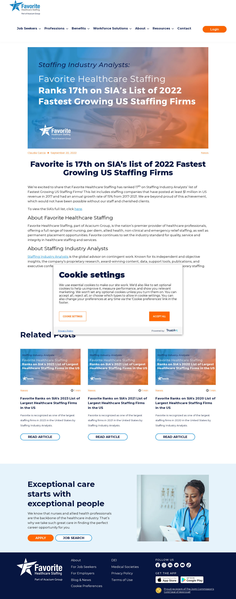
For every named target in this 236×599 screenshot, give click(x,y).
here (78, 209)
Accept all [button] (159, 316)
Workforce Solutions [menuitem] (110, 28)
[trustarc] (172, 330)
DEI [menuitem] (114, 560)
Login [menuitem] (214, 29)
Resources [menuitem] (161, 28)
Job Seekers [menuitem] (27, 28)
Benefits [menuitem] (79, 28)
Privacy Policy (65, 330)
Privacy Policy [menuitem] (122, 573)
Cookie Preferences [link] (86, 586)
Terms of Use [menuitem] (122, 580)
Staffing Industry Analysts (48, 256)
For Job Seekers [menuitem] (83, 567)
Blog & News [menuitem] (81, 580)
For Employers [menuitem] (82, 573)
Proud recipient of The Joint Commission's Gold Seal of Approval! (189, 590)
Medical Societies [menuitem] (125, 567)
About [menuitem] (140, 28)
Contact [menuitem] (184, 28)
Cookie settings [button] (72, 316)
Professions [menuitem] (54, 28)
